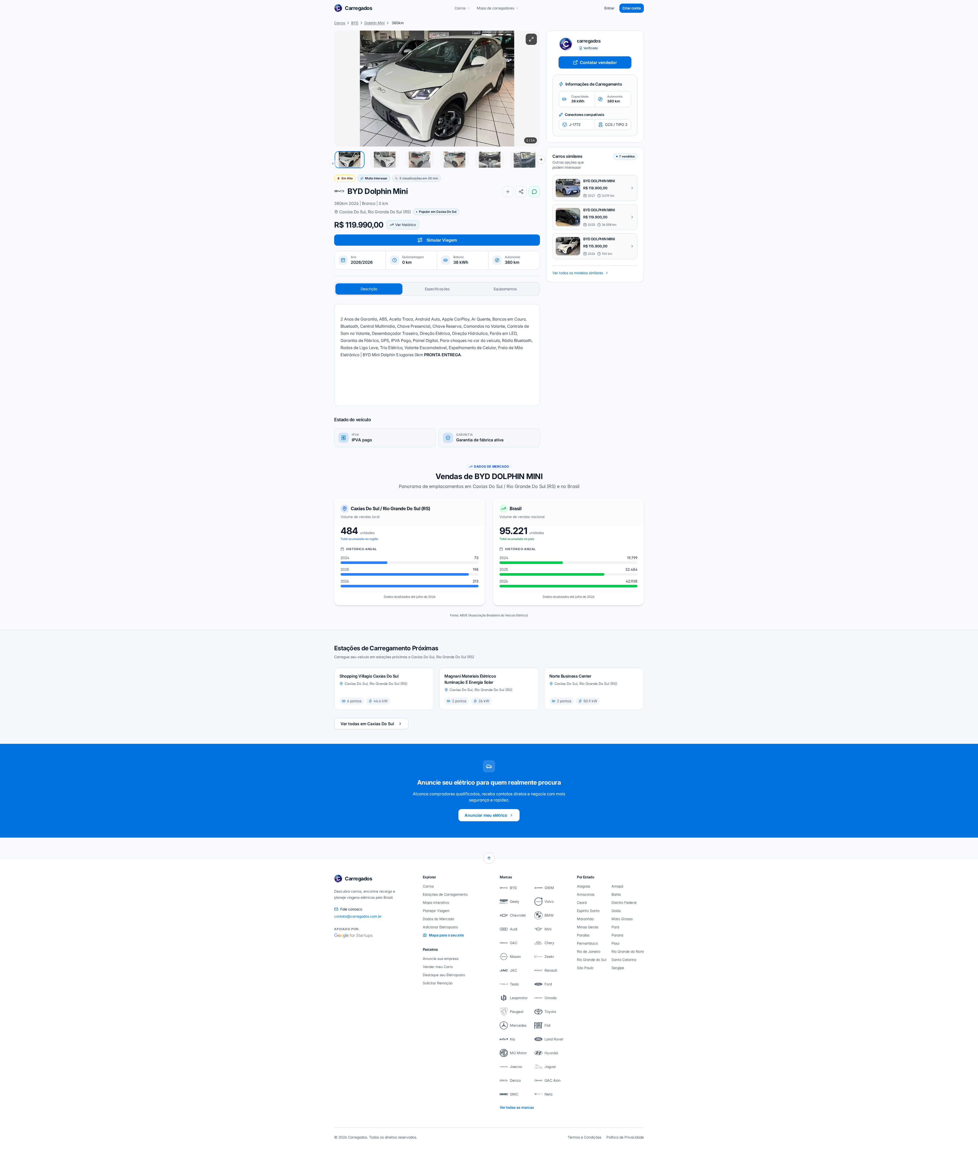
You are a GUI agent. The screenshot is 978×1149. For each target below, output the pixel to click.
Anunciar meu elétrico (486, 815)
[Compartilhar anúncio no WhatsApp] (534, 191)
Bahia (616, 894)
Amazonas (585, 894)
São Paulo (585, 968)
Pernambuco (587, 943)
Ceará (582, 902)
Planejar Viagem (436, 910)
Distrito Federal (624, 902)
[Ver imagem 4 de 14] (454, 160)
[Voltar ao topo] (489, 858)
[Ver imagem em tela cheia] (531, 39)
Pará (615, 927)
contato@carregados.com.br (358, 916)
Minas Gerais (587, 927)
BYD (354, 23)
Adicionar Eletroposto (440, 927)
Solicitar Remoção (438, 983)
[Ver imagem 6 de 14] (524, 160)
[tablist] (437, 289)
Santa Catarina (624, 959)
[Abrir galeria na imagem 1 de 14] (437, 89)
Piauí (615, 943)
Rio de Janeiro (588, 951)
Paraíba (583, 935)
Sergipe (618, 968)
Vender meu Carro (438, 967)
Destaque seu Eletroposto (444, 975)
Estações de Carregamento (445, 894)
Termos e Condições (584, 1137)
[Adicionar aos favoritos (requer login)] (507, 191)
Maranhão (585, 919)
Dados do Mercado (438, 919)
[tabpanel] (437, 355)
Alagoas (583, 886)
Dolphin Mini (374, 23)
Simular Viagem (442, 240)
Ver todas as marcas (517, 1107)
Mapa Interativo (436, 902)
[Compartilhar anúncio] (521, 191)
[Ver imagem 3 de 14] (419, 160)
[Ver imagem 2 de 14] (384, 160)
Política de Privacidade (625, 1137)
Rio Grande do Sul (591, 959)
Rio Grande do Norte (628, 951)
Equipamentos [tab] (505, 289)
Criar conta (631, 8)
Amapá (617, 886)
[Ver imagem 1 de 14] (349, 160)
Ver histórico (405, 224)
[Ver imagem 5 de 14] (489, 160)
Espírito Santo (588, 910)
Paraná (617, 935)
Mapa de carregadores (495, 8)
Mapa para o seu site (446, 935)
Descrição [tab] (369, 289)
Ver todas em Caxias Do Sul (367, 723)
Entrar (609, 8)
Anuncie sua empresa (440, 958)
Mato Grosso (622, 919)
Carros (460, 8)
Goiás (616, 910)
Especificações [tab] (437, 289)
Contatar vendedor (598, 62)
